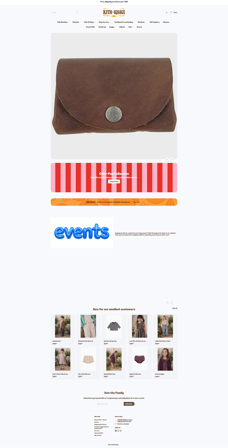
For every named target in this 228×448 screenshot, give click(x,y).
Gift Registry (154, 22)
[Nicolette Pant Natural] (88, 330)
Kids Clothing (89, 22)
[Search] (77, 12)
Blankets (141, 22)
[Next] (172, 159)
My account (97, 435)
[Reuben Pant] (63, 330)
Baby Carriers (104, 22)
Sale (130, 27)
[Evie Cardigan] (165, 363)
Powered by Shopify (113, 444)
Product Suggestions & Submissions (101, 427)
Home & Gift (90, 27)
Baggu (111, 27)
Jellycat (122, 27)
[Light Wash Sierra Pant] (165, 330)
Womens (166, 22)
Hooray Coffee (98, 433)
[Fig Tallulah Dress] (114, 363)
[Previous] (167, 159)
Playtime (76, 22)
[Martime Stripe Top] (114, 330)
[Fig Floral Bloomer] (140, 363)
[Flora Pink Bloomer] (88, 363)
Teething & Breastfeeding (123, 22)
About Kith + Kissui (100, 420)
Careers (96, 431)
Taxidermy (102, 27)
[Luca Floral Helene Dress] (140, 330)
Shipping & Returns (100, 424)
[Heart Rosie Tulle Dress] (63, 363)
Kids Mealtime (62, 22)
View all (174, 308)
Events (139, 27)
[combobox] (65, 12)
